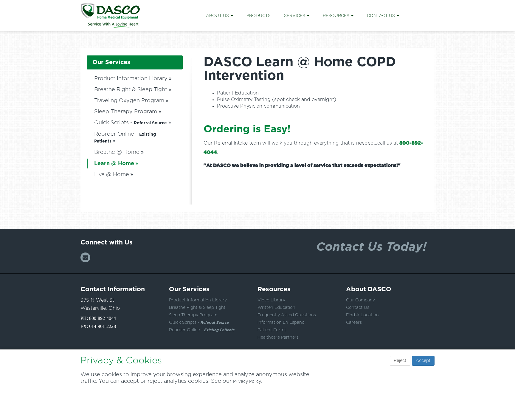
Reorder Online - (202, 330)
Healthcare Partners (278, 337)
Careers (354, 322)
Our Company (360, 300)
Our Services (111, 62)
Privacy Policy (247, 381)
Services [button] (295, 16)
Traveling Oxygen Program (129, 100)
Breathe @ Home (116, 152)
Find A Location (362, 315)
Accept (423, 361)
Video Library (271, 300)
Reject (400, 361)
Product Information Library (130, 78)
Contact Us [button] (381, 16)
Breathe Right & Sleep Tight (130, 89)
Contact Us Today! (371, 246)
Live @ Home (111, 174)
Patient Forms (272, 330)
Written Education (276, 308)
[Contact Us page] (85, 257)
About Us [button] (218, 16)
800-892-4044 (102, 318)
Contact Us (357, 308)
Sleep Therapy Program (125, 111)
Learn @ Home (114, 163)
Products (258, 16)
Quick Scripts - (130, 123)
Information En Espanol (281, 322)
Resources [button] (336, 16)
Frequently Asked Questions (287, 315)
